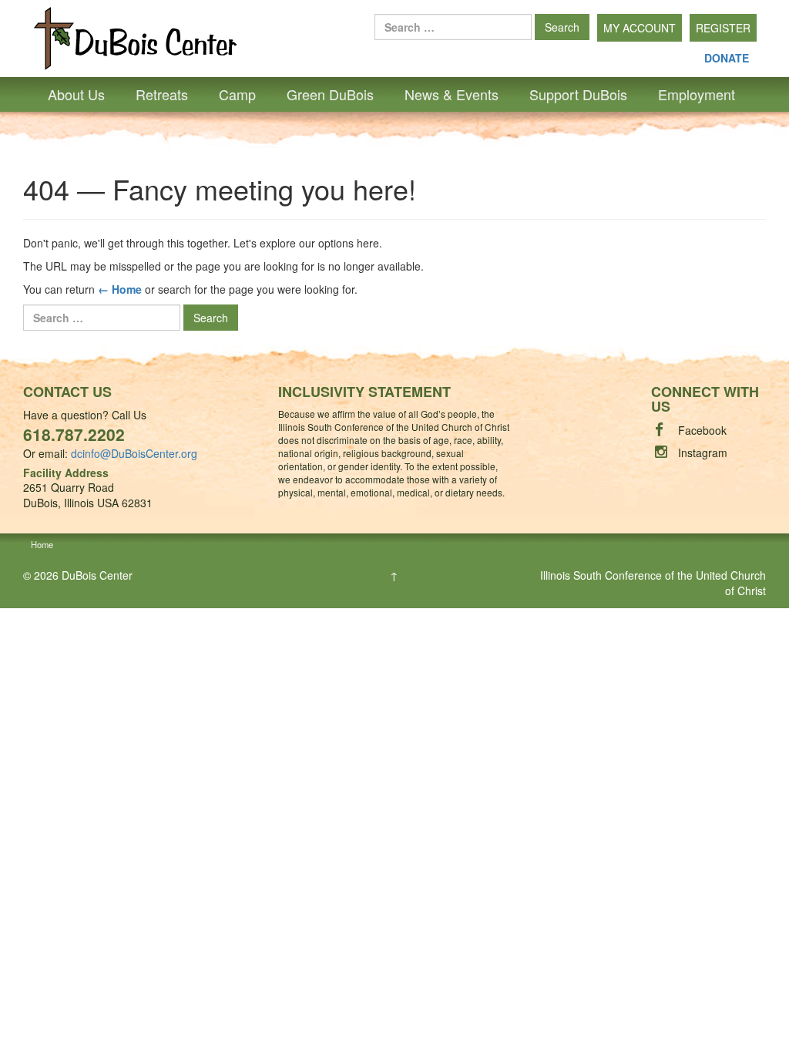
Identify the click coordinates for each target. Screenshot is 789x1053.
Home (42, 544)
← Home (120, 289)
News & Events (452, 94)
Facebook (702, 430)
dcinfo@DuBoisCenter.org (134, 453)
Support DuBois (578, 94)
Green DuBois (330, 94)
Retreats (162, 94)
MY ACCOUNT (639, 27)
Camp (237, 94)
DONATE (726, 58)
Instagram (702, 452)
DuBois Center (97, 575)
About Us (76, 94)
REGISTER (723, 27)
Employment (696, 94)
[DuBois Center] (135, 37)
